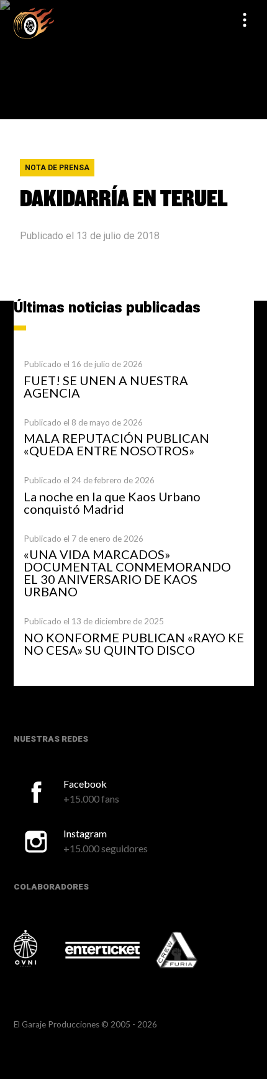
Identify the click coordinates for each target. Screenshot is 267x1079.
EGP (34, 22)
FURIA (193, 951)
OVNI (38, 948)
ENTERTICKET (102, 949)
